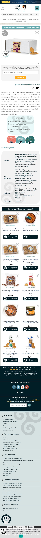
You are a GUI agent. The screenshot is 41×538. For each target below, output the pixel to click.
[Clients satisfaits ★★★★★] (30, 144)
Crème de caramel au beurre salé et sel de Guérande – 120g (30, 321)
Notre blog (20, 392)
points (26, 84)
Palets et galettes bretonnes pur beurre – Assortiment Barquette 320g (30, 261)
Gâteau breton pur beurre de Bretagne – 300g (11, 321)
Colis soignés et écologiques (11, 440)
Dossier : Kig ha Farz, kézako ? (11, 498)
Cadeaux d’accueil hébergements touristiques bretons (18, 460)
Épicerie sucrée (12, 19)
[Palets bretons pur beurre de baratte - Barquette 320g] (11, 249)
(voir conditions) (11, 139)
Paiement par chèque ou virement (12, 462)
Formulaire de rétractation (10, 448)
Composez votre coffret (9, 471)
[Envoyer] (37, 14)
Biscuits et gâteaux (22, 19)
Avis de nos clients (8, 430)
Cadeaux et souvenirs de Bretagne (12, 483)
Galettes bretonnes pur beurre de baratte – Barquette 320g (10, 229)
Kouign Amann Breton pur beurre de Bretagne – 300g (30, 229)
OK (21, 536)
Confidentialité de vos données (11, 444)
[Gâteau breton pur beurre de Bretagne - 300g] (11, 310)
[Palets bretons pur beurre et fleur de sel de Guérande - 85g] (30, 341)
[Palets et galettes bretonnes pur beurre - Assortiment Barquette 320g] (30, 249)
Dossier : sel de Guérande (10, 492)
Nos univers (6, 475)
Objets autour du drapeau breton (12, 485)
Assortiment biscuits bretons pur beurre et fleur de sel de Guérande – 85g (10, 353)
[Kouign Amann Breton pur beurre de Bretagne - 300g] (30, 218)
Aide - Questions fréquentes (10, 508)
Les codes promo (7, 473)
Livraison (5, 437)
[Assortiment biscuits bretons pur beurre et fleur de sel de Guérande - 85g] (11, 341)
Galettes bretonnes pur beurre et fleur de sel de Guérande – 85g (30, 292)
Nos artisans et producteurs (10, 421)
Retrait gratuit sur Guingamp (10, 467)
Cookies (5, 423)
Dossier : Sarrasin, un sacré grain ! (12, 500)
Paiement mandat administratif (11, 465)
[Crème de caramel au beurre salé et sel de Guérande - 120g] (30, 310)
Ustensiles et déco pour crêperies (12, 487)
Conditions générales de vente (11, 428)
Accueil (4, 19)
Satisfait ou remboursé (9, 446)
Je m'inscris (21, 77)
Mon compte (6, 511)
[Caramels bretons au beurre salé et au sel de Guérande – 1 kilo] (11, 280)
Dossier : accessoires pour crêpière (12, 494)
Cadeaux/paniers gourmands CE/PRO (13, 458)
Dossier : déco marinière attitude (12, 496)
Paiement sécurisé (8, 450)
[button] (2, 8)
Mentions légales (7, 425)
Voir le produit (12, 237)
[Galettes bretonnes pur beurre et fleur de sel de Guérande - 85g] (30, 280)
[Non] (38, 533)
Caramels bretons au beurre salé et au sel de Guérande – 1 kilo (11, 291)
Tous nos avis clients (25, 369)
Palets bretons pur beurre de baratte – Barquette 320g (11, 260)
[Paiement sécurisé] (20, 144)
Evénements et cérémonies (10, 469)
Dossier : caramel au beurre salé (11, 489)
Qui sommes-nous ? (8, 419)
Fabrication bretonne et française (12, 442)
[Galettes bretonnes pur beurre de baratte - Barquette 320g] (11, 218)
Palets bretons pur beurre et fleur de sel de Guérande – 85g (30, 352)
